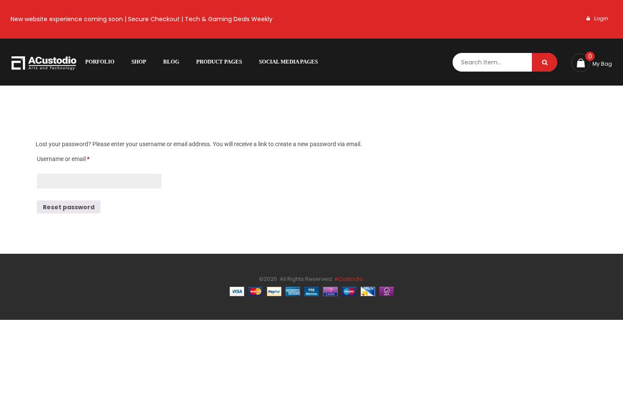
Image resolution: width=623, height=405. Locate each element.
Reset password (69, 207)
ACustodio (348, 279)
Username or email (74, 157)
